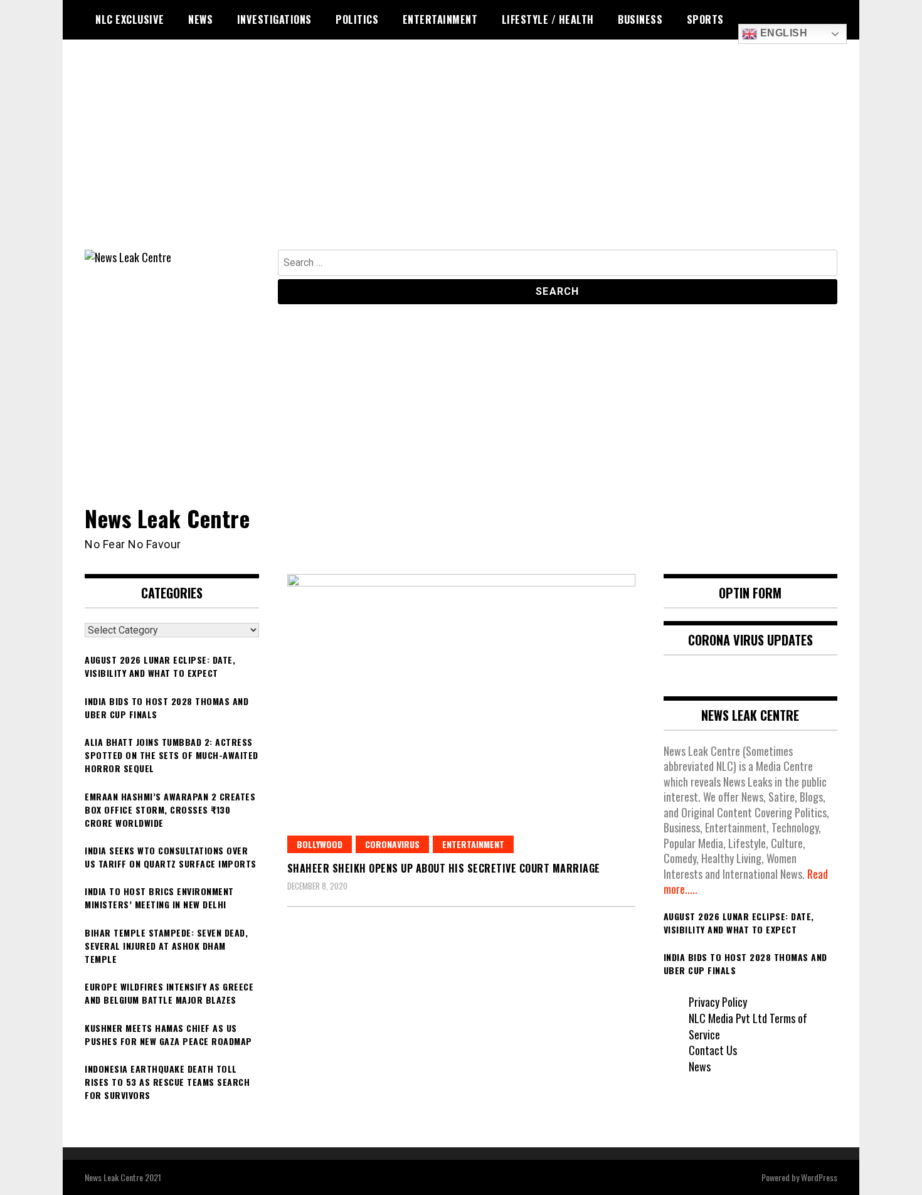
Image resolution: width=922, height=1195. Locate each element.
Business (640, 19)
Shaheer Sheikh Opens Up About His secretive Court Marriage (443, 868)
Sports (705, 19)
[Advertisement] (461, 155)
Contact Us (713, 1050)
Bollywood (319, 844)
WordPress (819, 1177)
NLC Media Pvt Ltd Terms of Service (748, 1026)
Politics (357, 19)
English (782, 33)
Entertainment (440, 19)
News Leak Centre (167, 517)
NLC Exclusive (129, 19)
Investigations (274, 19)
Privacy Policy (718, 1002)
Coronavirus (392, 844)
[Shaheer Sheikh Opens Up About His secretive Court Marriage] (461, 713)
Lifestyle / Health (548, 19)
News (200, 19)
